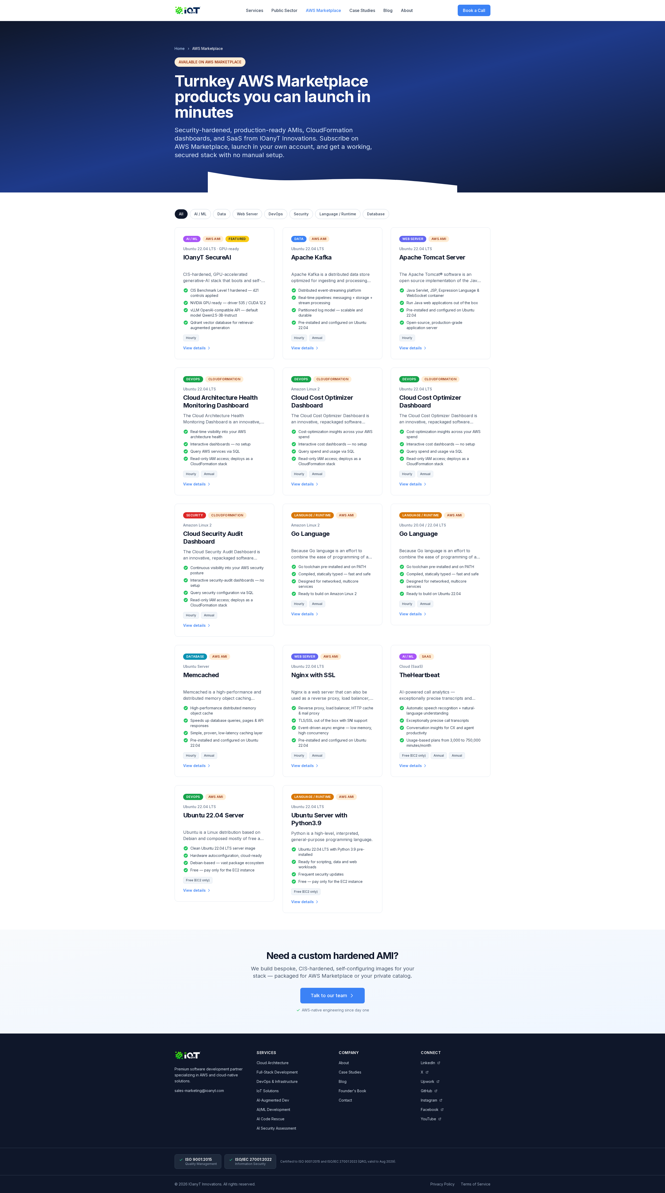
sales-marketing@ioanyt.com (199, 1090)
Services (254, 10)
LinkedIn (428, 1063)
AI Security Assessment (276, 1128)
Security (301, 214)
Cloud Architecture (273, 1063)
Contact (345, 1100)
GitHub (426, 1091)
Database (376, 214)
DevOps (276, 214)
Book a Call (474, 10)
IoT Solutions (268, 1091)
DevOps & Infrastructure (277, 1081)
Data (221, 214)
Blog (388, 10)
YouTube (428, 1119)
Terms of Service (475, 1184)
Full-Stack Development (277, 1072)
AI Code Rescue (270, 1119)
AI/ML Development (273, 1109)
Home (180, 48)
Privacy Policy (442, 1184)
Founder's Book (352, 1091)
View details (194, 348)
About (407, 10)
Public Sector (284, 10)
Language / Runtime (338, 214)
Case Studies (362, 10)
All (181, 214)
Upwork (427, 1081)
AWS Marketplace (323, 10)
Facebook (429, 1109)
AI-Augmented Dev (273, 1100)
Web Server (247, 214)
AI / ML (200, 214)
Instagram (429, 1100)
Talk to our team (329, 995)
